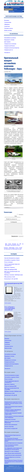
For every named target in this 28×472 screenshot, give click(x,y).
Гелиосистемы (7, 22)
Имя (16, 216)
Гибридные (7, 24)
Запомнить (21, 214)
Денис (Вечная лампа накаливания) (13, 453)
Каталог (15, 9)
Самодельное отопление (10, 43)
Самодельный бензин (9, 45)
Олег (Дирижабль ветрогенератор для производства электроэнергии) (13, 448)
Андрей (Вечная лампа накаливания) (13, 455)
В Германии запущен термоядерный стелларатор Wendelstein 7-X (13, 410)
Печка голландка (8, 262)
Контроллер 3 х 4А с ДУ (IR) (11, 279)
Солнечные (7, 26)
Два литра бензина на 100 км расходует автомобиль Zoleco (14, 244)
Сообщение (14, 222)
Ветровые (6, 20)
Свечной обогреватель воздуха (11, 258)
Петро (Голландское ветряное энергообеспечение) (11, 445)
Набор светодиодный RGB (10, 269)
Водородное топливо (9, 39)
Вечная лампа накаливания (11, 424)
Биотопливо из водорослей (11, 428)
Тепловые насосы (8, 28)
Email (11, 219)
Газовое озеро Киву (9, 426)
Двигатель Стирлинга (9, 267)
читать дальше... (8, 303)
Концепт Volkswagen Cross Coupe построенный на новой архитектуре (13, 248)
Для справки (7, 41)
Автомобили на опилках (10, 37)
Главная (7, 7)
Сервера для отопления (10, 419)
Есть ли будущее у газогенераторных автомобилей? (10, 308)
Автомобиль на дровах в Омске (12, 260)
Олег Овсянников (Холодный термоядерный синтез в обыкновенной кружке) (13, 440)
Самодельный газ (8, 49)
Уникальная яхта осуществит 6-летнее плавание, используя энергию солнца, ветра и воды (13, 403)
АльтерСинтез (11, 466)
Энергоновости (8, 9)
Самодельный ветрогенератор (11, 47)
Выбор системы (8, 30)
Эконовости (7, 52)
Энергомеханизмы (15, 7)
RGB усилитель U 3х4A (9, 277)
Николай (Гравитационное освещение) (13, 443)
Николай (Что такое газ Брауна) (12, 451)
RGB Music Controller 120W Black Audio (13, 275)
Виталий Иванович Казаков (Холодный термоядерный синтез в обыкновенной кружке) (13, 462)
